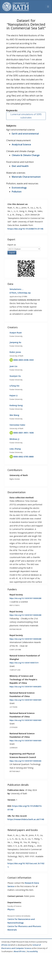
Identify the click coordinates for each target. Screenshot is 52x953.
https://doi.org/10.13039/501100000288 (25, 598)
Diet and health (20, 166)
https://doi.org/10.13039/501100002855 (25, 687)
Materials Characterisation (26, 176)
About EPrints (19, 951)
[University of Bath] (15, 6)
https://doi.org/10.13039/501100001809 (25, 700)
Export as (11, 244)
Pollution (16, 191)
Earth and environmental (25, 133)
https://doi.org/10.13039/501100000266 (25, 761)
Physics (10, 909)
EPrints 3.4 (5, 945)
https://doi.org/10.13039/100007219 (24, 663)
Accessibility (32, 951)
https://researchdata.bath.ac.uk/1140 (25, 819)
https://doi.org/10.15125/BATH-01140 (25, 228)
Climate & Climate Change (26, 155)
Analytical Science (21, 144)
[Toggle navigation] (47, 6)
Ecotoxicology (19, 187)
